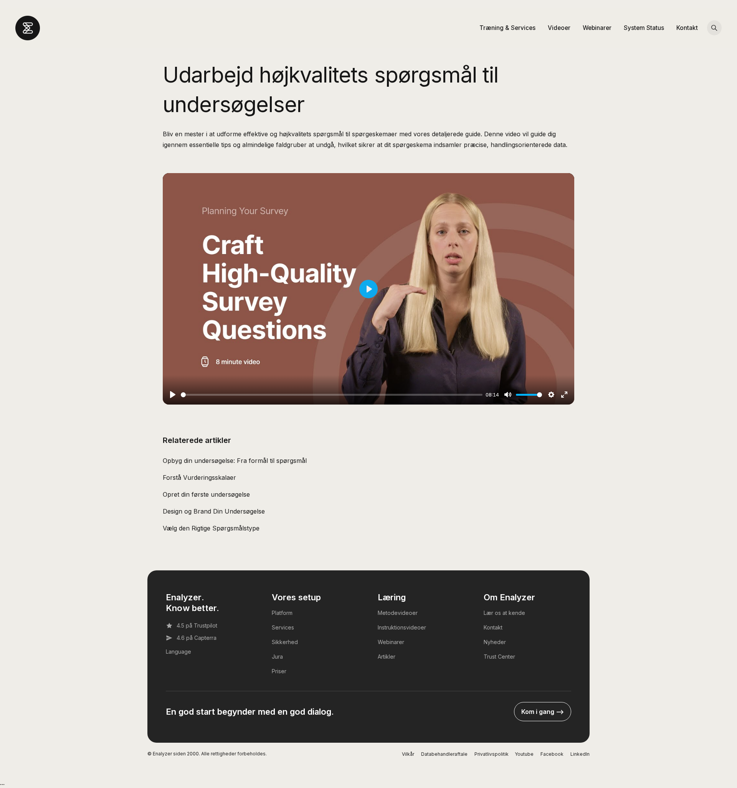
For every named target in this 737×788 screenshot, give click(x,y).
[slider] (332, 394)
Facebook (551, 754)
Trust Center (499, 656)
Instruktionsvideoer (402, 627)
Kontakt (687, 27)
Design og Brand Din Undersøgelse (214, 511)
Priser (279, 671)
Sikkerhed (285, 642)
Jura (277, 656)
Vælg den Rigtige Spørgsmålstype (211, 528)
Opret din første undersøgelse (206, 494)
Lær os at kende (504, 613)
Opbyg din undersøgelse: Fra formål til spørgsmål (235, 460)
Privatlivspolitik (491, 754)
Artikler (386, 656)
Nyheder (495, 642)
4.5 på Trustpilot (197, 625)
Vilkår (408, 754)
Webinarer (597, 27)
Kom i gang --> (542, 711)
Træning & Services (507, 27)
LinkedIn (580, 754)
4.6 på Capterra (196, 637)
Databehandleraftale (444, 754)
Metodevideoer (398, 613)
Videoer (559, 27)
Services (283, 627)
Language (178, 651)
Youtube (524, 754)
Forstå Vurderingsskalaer (199, 477)
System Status (644, 27)
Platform (282, 613)
